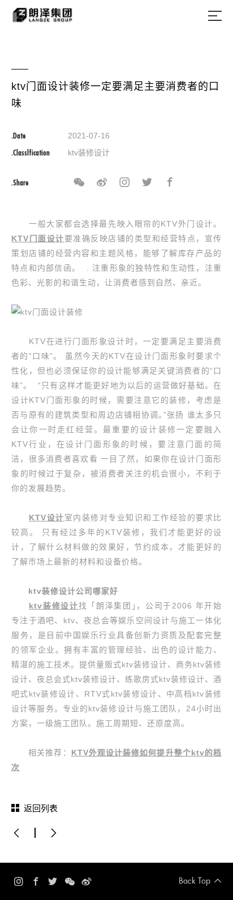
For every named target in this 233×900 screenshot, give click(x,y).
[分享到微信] (79, 182)
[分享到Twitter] (147, 182)
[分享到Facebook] (169, 182)
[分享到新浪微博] (101, 182)
